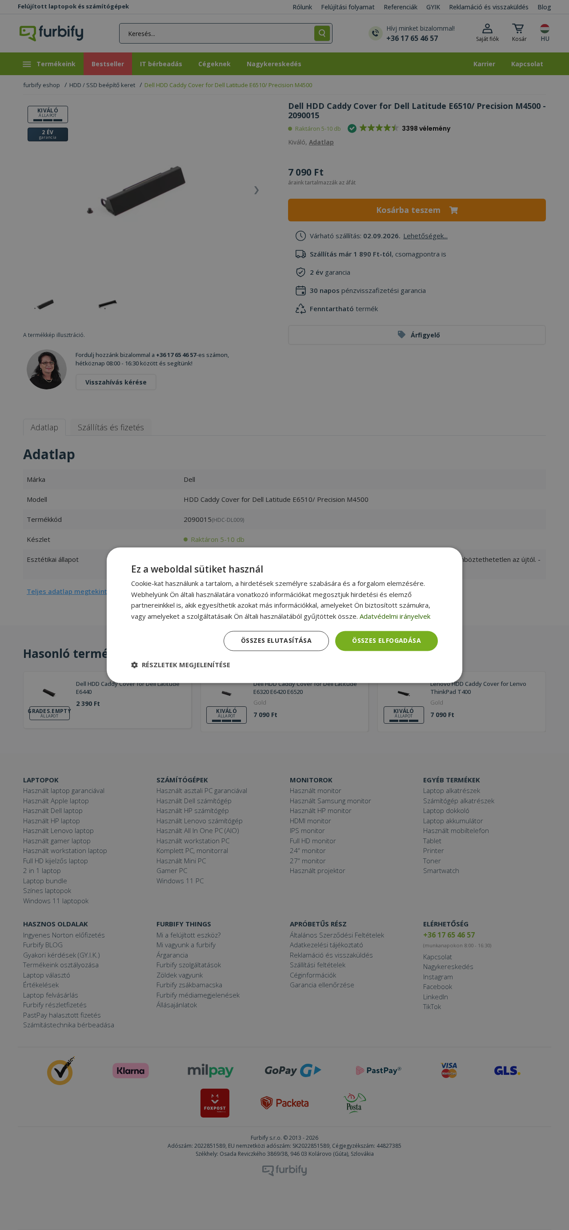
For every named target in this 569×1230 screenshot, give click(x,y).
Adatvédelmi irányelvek (395, 616)
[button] (180, 664)
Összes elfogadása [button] (386, 640)
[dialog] (284, 615)
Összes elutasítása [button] (276, 640)
